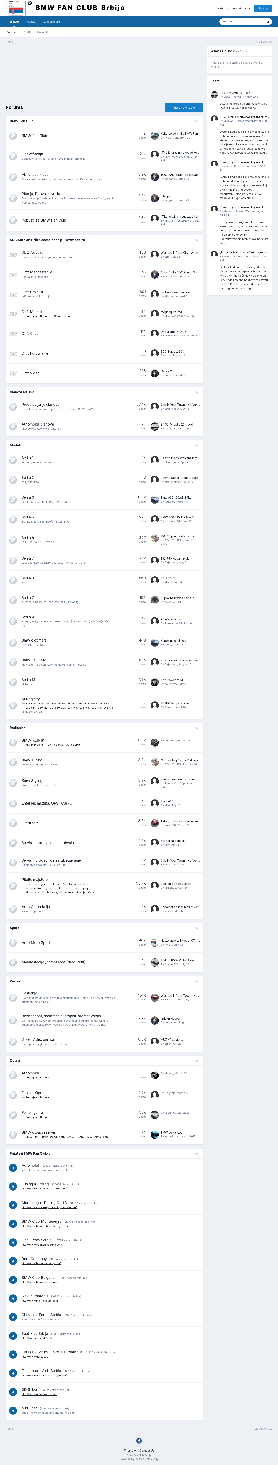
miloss (169, 335)
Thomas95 (171, 783)
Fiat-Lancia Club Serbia (41, 1371)
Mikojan (169, 220)
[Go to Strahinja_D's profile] (155, 407)
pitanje (165, 196)
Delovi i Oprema (35, 1093)
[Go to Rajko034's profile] (155, 823)
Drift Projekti (32, 292)
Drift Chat (30, 333)
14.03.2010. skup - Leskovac (179, 174)
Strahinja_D (172, 408)
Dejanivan (171, 562)
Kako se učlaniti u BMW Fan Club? (183, 133)
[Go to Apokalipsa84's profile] (155, 621)
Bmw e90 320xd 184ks (176, 497)
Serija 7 (28, 558)
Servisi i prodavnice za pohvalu (48, 843)
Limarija (80, 892)
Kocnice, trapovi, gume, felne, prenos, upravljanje (57, 888)
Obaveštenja (32, 154)
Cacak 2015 (168, 371)
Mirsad (169, 1073)
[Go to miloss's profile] (155, 334)
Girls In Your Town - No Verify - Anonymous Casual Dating (199, 860)
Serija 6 (28, 538)
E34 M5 (72, 707)
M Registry (31, 699)
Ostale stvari (62, 316)
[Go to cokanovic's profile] (155, 373)
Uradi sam (30, 823)
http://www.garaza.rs (35, 1356)
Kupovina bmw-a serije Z (177, 598)
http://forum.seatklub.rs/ (37, 1338)
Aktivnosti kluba (35, 174)
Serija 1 (27, 458)
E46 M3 (108, 707)
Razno (15, 981)
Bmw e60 (167, 801)
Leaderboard (51, 21)
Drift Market (32, 312)
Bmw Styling (32, 780)
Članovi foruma (22, 392)
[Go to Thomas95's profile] (155, 781)
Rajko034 (170, 825)
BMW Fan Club (21, 121)
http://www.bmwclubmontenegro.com (45, 1226)
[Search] (267, 21)
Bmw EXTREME (35, 660)
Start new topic (184, 107)
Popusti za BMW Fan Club (44, 220)
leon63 (169, 1136)
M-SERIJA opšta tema (175, 703)
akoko (168, 864)
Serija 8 (28, 578)
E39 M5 (96, 707)
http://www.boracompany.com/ (41, 1263)
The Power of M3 (172, 680)
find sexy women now (175, 292)
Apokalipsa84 (173, 623)
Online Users (45, 32)
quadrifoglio (172, 740)
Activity (31, 21)
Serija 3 (28, 497)
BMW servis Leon (172, 1132)
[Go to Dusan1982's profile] (155, 962)
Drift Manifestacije (37, 272)
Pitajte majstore (35, 879)
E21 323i (31, 703)
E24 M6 (77, 703)
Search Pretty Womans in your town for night (191, 458)
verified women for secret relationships (187, 779)
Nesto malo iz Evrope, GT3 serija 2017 (186, 940)
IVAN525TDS (173, 540)
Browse (14, 21)
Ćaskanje (29, 993)
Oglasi (15, 1060)
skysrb (169, 911)
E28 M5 (105, 703)
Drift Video (31, 373)
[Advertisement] (80, 74)
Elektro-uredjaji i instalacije (43, 884)
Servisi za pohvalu (173, 840)
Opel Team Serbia (36, 1240)
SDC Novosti (33, 252)
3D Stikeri (30, 1389)
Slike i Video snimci (38, 1039)
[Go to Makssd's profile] (214, 209)
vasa (168, 428)
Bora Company (34, 1259)
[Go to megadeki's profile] (155, 177)
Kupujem (45, 316)
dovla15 (169, 601)
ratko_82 (170, 501)
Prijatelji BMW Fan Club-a (30, 1153)
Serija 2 (28, 477)
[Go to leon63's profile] (155, 1135)
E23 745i (44, 703)
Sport (14, 928)
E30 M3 (42, 707)
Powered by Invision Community (139, 1459)
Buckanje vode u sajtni (176, 883)
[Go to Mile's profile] (155, 155)
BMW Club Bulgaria (38, 1277)
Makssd (228, 211)
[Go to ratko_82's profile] (155, 500)
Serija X (28, 617)
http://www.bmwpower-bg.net (40, 1282)
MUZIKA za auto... (172, 1039)
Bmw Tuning (32, 760)
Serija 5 (28, 517)
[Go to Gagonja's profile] (155, 1095)
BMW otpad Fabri (53, 1136)
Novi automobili (35, 1296)
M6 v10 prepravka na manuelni (181, 536)
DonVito (169, 707)
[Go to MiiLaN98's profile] (155, 886)
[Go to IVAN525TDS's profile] (155, 538)
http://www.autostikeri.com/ (39, 1394)
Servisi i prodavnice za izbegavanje (51, 860)
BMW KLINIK (33, 740)
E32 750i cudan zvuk (175, 558)
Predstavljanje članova (40, 404)
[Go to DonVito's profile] (155, 705)
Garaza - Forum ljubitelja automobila (52, 1352)
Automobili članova (38, 424)
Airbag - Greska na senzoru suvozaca (186, 821)
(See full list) (241, 51)
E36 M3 (84, 707)
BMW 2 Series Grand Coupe (180, 478)
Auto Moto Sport (36, 942)
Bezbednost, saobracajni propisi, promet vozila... (63, 1016)
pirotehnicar (172, 481)
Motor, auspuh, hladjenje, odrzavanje (49, 892)
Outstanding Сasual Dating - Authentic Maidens (192, 760)
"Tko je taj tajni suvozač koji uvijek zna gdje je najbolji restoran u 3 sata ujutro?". (244, 117)
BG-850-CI (168, 578)
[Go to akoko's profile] (155, 863)
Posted (245, 96)
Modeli (15, 445)
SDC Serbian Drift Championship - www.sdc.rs (47, 240)
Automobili (31, 1073)
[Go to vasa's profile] (155, 426)
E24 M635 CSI (61, 703)
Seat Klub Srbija (35, 1333)
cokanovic (171, 375)
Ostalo (92, 892)
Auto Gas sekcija (36, 907)
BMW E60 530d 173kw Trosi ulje (182, 517)
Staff (27, 32)
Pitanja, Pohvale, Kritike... (43, 194)
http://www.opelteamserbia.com (42, 1244)
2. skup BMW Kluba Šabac (178, 960)
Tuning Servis (54, 744)
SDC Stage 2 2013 (173, 351)
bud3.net (29, 1408)
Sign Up (263, 8)
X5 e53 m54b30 (171, 619)
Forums (11, 32)
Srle (167, 256)
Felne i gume (32, 1112)
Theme (129, 1450)
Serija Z (28, 597)
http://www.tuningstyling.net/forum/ (44, 1188)
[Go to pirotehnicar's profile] (155, 480)
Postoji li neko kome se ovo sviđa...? (185, 660)
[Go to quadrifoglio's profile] (155, 743)
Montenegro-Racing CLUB (44, 1202)
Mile (167, 156)
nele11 (168, 944)
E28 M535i (91, 703)
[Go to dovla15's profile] (155, 600)
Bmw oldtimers (34, 640)
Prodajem (32, 316)
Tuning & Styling (35, 1184)
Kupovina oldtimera (174, 640)
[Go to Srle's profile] (155, 255)
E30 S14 (30, 707)
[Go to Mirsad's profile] (155, 1075)
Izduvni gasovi (170, 1018)
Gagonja (170, 1093)
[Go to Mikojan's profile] (155, 219)
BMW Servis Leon (97, 1136)
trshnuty (170, 521)
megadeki (171, 178)
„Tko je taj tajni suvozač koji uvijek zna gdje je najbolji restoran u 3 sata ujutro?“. (244, 253)
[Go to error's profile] (155, 1042)
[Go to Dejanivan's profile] (155, 561)
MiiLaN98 (170, 887)
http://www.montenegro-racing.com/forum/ (49, 1207)
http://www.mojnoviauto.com (40, 1300)
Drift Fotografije (35, 353)
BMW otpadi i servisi (39, 1132)
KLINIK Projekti (35, 744)
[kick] (168, 137)
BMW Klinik (32, 1136)
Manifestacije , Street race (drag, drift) (54, 962)
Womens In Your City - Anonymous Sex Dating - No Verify (199, 252)
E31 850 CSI (57, 707)
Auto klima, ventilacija (76, 884)
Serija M (28, 680)
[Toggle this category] (197, 121)
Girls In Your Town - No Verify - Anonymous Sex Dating (197, 404)
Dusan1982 (171, 964)
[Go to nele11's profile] (155, 943)
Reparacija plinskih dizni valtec (181, 907)
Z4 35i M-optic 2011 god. (177, 424)
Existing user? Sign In (233, 8)
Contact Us (147, 1450)
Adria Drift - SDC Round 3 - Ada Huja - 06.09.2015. (194, 272)
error (168, 1043)
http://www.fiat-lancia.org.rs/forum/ (44, 1375)
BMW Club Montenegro (42, 1221)
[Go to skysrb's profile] (155, 909)
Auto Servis (73, 744)
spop (168, 355)
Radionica (18, 728)
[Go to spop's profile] (155, 353)
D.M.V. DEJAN (75, 1136)
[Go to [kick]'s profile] (155, 136)
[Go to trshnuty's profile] (155, 519)
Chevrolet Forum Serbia (41, 1315)
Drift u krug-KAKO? (173, 331)
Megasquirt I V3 (171, 312)
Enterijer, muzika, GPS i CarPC (47, 803)
